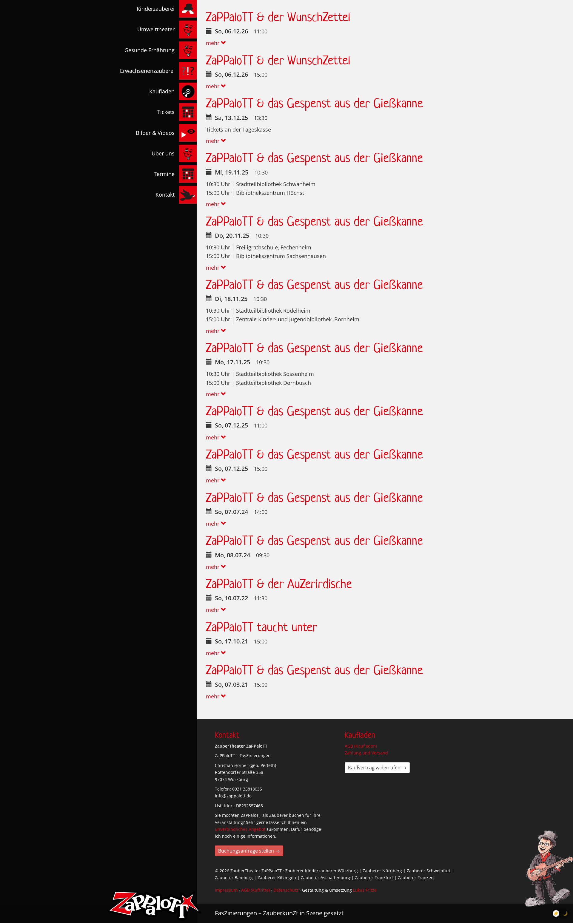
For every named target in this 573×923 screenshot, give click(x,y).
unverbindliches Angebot (240, 829)
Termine (164, 174)
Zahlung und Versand (366, 753)
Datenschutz (285, 890)
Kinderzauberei (156, 8)
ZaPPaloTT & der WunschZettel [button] (278, 17)
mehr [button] (213, 43)
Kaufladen (162, 91)
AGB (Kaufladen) (361, 746)
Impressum (226, 890)
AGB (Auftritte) (255, 890)
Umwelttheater (156, 29)
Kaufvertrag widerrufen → (377, 767)
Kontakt (165, 194)
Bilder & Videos (155, 132)
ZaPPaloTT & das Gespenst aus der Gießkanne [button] (314, 103)
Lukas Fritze (365, 890)
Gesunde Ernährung (149, 50)
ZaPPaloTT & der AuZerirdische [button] (279, 584)
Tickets (166, 111)
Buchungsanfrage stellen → (249, 851)
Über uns (163, 153)
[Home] (154, 905)
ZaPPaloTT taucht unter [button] (261, 627)
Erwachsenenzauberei (147, 70)
